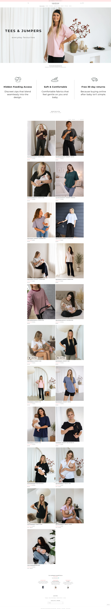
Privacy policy (63, 608)
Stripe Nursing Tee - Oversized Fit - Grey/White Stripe (36, 279)
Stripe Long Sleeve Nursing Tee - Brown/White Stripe (64, 320)
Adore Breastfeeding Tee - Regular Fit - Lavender (64, 524)
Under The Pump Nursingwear (47, 608)
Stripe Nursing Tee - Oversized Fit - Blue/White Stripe (64, 238)
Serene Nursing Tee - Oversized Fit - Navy (34, 442)
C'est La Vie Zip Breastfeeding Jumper (33, 565)
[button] (28, 3)
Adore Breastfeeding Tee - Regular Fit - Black (34, 524)
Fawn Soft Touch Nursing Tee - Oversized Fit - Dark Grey (65, 156)
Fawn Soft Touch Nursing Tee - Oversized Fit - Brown (36, 156)
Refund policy (59, 608)
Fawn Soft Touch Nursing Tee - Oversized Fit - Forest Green (65, 197)
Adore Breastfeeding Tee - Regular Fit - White (63, 483)
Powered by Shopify (53, 608)
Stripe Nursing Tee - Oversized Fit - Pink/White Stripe (64, 279)
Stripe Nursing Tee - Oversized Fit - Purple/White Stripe (36, 238)
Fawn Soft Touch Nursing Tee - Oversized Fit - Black (35, 197)
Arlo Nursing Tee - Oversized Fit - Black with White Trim (65, 442)
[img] (55, 576)
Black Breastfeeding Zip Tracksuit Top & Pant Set (35, 483)
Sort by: (70, 119)
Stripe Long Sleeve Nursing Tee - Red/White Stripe (35, 320)
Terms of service (68, 608)
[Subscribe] (62, 603)
